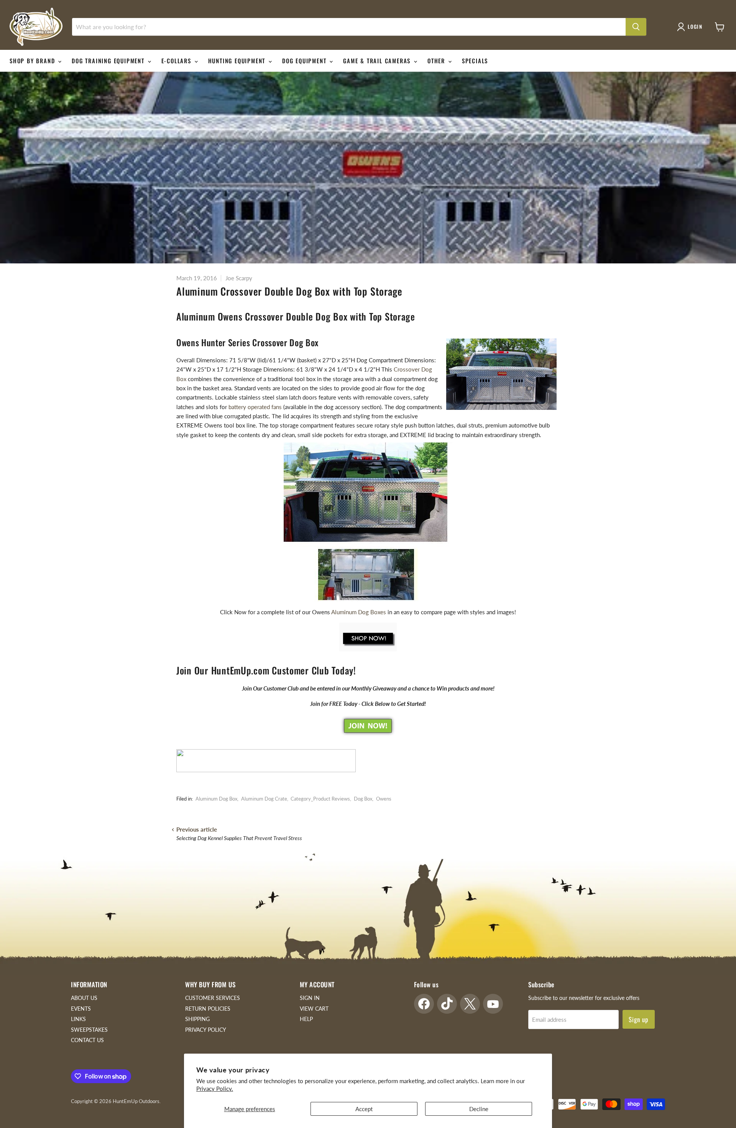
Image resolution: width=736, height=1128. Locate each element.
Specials (475, 60)
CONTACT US (87, 1040)
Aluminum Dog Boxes (358, 611)
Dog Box (363, 799)
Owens (383, 799)
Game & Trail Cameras (378, 60)
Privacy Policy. (214, 1088)
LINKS (78, 1019)
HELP (306, 1019)
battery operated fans (255, 406)
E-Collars (177, 60)
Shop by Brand (33, 60)
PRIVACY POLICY (205, 1029)
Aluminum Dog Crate (264, 799)
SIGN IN (310, 998)
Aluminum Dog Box (216, 799)
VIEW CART (314, 1008)
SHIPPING (197, 1019)
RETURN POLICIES (207, 1008)
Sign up (639, 1019)
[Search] (636, 27)
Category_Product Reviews (320, 799)
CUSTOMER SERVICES (212, 998)
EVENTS (81, 1008)
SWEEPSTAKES (89, 1029)
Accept (364, 1108)
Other (437, 60)
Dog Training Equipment (109, 60)
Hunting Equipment (238, 60)
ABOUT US (84, 998)
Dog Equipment (305, 60)
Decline (478, 1108)
